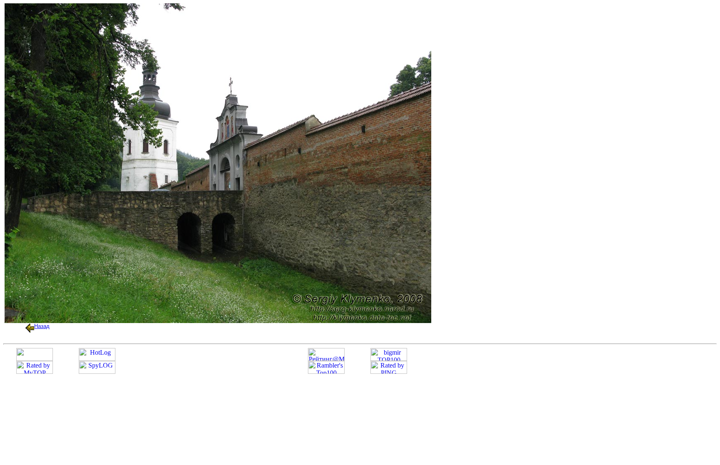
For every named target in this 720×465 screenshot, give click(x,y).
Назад (42, 326)
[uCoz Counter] (34, 358)
